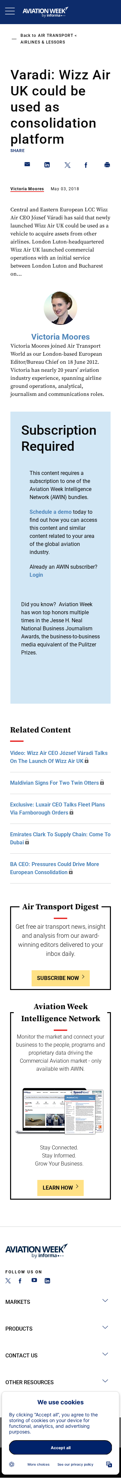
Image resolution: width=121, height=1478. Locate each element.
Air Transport (55, 35)
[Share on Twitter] (68, 166)
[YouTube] (34, 1281)
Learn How (58, 1188)
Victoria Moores (27, 189)
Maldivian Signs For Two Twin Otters (54, 783)
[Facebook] (21, 1281)
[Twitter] (8, 1281)
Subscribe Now (58, 978)
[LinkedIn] (47, 1281)
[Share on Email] (28, 166)
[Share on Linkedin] (47, 166)
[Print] (108, 166)
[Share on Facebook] (87, 166)
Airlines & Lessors (43, 42)
